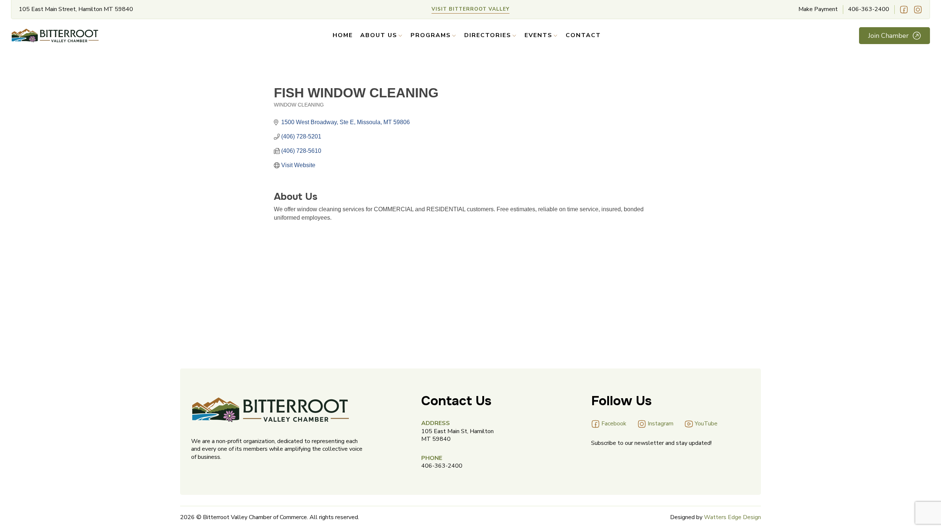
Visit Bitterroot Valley (470, 9)
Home (343, 35)
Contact (583, 35)
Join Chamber (888, 35)
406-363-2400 (868, 9)
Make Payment (818, 9)
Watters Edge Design (732, 517)
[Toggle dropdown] (400, 36)
